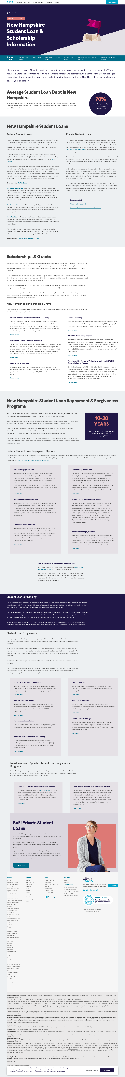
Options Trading (11, 947)
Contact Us (28, 897)
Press (27, 888)
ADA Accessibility (49, 892)
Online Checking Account (13, 966)
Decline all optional (92, 1070)
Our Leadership (30, 882)
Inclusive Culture (30, 894)
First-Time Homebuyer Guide (71, 891)
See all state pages (15, 13)
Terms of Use (48, 882)
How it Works (29, 884)
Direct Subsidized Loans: (15, 188)
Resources (48, 2)
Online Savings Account (13, 968)
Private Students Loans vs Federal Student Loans (85, 208)
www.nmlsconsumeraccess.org (30, 1022)
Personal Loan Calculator (70, 889)
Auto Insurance (10, 955)
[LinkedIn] (87, 890)
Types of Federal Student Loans (28, 238)
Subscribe (113, 885)
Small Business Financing (13, 981)
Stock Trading (10, 945)
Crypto (8, 974)
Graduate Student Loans (13, 902)
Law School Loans (11, 904)
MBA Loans (9, 906)
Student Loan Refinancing (13, 882)
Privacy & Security (49, 880)
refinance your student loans (61, 603)
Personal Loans (10, 912)
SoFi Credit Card (11, 962)
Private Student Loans (12, 898)
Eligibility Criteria (49, 890)
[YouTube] (97, 890)
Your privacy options (53, 897)
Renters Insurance (11, 951)
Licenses (47, 886)
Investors (28, 890)
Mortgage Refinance (12, 931)
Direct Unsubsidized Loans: (16, 205)
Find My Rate (112, 2)
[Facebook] (84, 890)
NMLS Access (48, 888)
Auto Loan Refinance (12, 933)
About (57, 2)
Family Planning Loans (12, 920)
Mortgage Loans (11, 927)
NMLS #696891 (32, 1026)
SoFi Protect (10, 949)
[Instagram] (94, 890)
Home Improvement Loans (13, 918)
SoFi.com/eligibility (81, 1020)
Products (19, 2)
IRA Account (10, 943)
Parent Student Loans (12, 910)
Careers (28, 892)
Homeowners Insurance (13, 953)
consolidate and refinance (37, 605)
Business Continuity (50, 894)
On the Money (29, 899)
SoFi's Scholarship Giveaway (71, 895)
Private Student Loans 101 (78, 204)
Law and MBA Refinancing (13, 894)
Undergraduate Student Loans (14, 900)
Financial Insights (11, 976)
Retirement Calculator (69, 893)
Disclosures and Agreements (52, 884)
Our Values (28, 886)
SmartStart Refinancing (12, 896)
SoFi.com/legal (80, 1026)
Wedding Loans (10, 925)
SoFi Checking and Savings (13, 964)
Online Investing (11, 935)
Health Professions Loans (13, 908)
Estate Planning (10, 960)
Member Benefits (37, 2)
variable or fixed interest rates (75, 149)
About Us (28, 880)
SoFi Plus (27, 2)
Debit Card (9, 970)
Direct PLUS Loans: (13, 217)
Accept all (107, 1070)
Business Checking (11, 983)
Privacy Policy (61, 1071)
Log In (102, 2)
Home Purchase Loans (12, 929)
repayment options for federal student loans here (33, 460)
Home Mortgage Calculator (70, 887)
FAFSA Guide (22, 183)
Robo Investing (10, 941)
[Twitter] (91, 890)
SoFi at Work (10, 978)
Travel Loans (10, 922)
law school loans (45, 790)
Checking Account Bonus (13, 972)
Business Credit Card (12, 985)
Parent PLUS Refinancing (13, 888)
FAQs (27, 901)
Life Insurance (10, 957)
